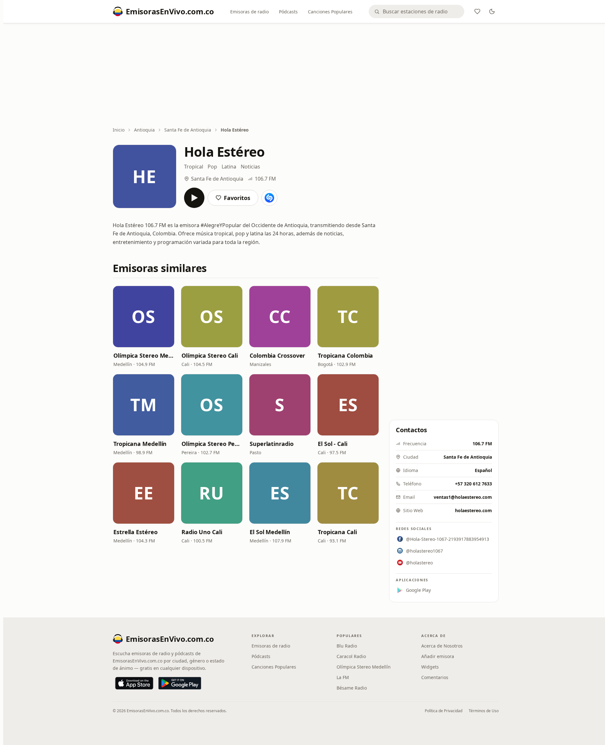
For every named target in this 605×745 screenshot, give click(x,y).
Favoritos (237, 198)
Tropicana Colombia (345, 355)
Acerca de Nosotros (442, 646)
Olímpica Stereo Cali (210, 355)
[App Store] (134, 683)
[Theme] (492, 11)
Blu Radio (347, 646)
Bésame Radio (352, 688)
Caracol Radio (351, 656)
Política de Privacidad (443, 710)
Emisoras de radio (249, 12)
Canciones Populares (330, 12)
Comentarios (434, 677)
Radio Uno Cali (202, 532)
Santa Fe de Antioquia (187, 130)
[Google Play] (179, 683)
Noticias (250, 166)
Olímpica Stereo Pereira (212, 444)
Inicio (119, 130)
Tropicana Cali (337, 532)
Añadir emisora (437, 656)
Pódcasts (288, 12)
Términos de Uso (484, 710)
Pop (212, 166)
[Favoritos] (477, 11)
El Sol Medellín (270, 532)
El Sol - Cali (332, 444)
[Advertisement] (306, 75)
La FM (343, 677)
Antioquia (144, 130)
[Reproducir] (194, 198)
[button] (143, 316)
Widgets (430, 667)
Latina (229, 166)
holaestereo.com (473, 510)
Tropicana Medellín (140, 444)
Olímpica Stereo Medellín (143, 355)
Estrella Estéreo (135, 532)
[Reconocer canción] (269, 198)
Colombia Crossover (277, 355)
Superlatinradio (272, 444)
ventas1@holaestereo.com (463, 497)
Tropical (193, 166)
